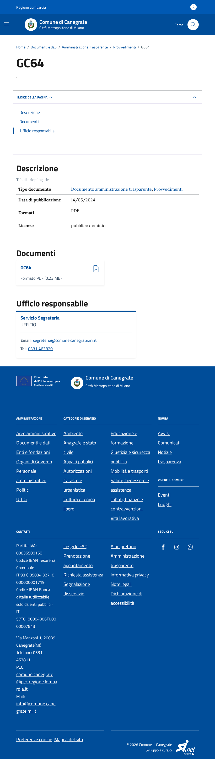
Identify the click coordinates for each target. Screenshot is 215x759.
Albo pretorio (123, 546)
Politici (23, 489)
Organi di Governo (34, 461)
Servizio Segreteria (40, 318)
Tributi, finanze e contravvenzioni (127, 504)
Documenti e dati (33, 442)
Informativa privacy (130, 574)
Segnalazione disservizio (76, 589)
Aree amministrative (36, 433)
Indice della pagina (32, 97)
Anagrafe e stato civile (79, 447)
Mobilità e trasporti (129, 471)
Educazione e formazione (124, 438)
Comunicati (169, 442)
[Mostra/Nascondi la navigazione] (6, 24)
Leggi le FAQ (75, 546)
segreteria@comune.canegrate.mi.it (65, 340)
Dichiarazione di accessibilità (126, 598)
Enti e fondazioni (33, 452)
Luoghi (164, 504)
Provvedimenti (168, 189)
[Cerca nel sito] (193, 24)
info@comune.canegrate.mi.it (36, 707)
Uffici (21, 499)
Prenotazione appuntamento (78, 560)
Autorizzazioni (77, 471)
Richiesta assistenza (83, 574)
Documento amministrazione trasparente (111, 189)
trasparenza (169, 461)
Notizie (165, 452)
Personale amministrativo (31, 476)
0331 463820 (40, 348)
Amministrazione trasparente (127, 560)
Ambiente (73, 433)
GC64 (34, 268)
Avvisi (164, 433)
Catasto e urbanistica (74, 485)
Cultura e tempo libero (79, 504)
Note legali (121, 584)
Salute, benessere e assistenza (130, 485)
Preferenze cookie (34, 739)
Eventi (164, 494)
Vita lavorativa (125, 518)
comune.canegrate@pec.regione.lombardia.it (36, 681)
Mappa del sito (68, 739)
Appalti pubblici (78, 461)
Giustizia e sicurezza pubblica (130, 457)
